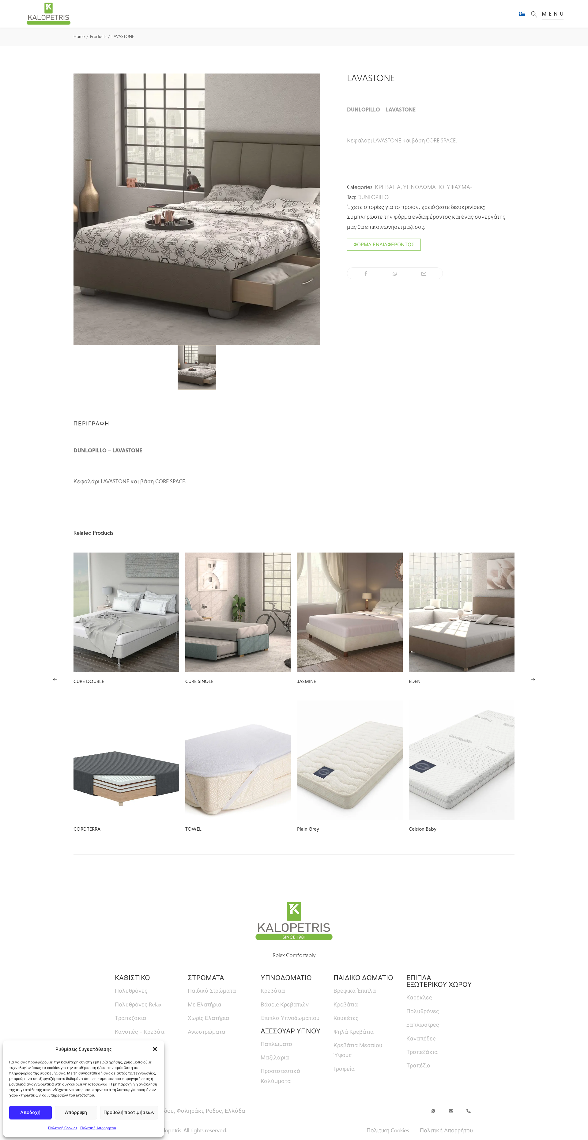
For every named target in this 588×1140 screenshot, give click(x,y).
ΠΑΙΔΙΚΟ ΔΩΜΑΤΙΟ (363, 978)
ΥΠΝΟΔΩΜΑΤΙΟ (423, 187)
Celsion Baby (422, 829)
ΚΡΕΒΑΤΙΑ (388, 187)
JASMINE (306, 681)
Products (98, 36)
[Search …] (535, 13)
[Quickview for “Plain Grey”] (350, 760)
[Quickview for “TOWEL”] (238, 760)
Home (79, 36)
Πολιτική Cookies (62, 1128)
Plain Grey (308, 829)
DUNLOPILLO (373, 197)
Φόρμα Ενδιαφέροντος (383, 244)
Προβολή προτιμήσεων (129, 1112)
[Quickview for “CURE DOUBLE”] (126, 612)
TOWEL (193, 829)
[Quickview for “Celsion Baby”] (462, 760)
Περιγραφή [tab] (91, 424)
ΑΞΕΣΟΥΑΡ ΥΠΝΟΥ (291, 1031)
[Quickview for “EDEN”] (462, 612)
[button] (155, 1049)
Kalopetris (169, 1130)
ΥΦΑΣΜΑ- (459, 187)
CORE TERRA (87, 829)
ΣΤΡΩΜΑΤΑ (206, 978)
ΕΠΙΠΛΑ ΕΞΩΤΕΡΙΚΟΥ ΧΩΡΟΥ (439, 981)
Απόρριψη (76, 1112)
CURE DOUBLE (89, 681)
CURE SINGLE (199, 681)
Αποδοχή (30, 1112)
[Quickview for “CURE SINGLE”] (238, 612)
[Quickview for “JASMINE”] (350, 612)
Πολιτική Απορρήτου (98, 1128)
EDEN (414, 681)
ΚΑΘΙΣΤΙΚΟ (132, 978)
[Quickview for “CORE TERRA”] (126, 760)
